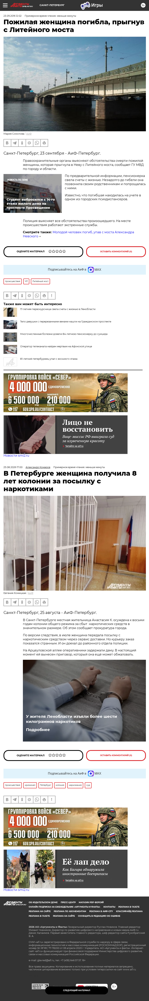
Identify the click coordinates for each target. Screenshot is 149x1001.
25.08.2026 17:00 (13, 467)
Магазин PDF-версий (91, 902)
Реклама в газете (128, 907)
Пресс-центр (68, 902)
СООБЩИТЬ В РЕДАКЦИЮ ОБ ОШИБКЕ (99, 916)
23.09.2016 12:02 (12, 15)
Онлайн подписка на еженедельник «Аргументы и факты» (64, 907)
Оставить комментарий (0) (116, 251)
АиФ (29, 133)
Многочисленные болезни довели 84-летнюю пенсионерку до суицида (63, 334)
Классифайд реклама (129, 911)
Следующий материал (76, 990)
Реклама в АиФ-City (101, 911)
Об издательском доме (43, 902)
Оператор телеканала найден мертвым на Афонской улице (56, 346)
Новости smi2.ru (16, 455)
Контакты (109, 907)
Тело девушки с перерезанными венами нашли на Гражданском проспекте (65, 321)
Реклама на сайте (40, 911)
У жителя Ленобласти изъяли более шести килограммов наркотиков (71, 719)
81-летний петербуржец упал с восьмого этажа (48, 358)
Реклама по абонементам (70, 911)
